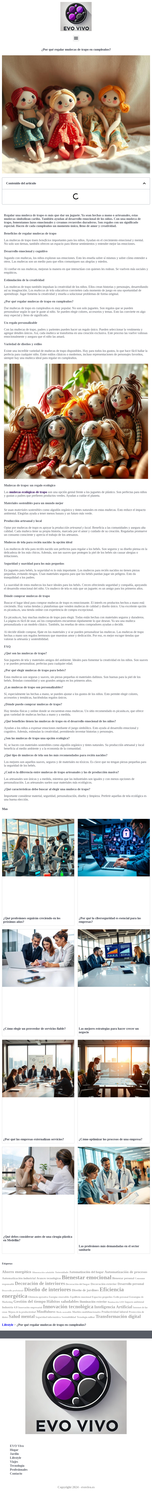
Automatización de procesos (125, 1272)
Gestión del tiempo (29, 1301)
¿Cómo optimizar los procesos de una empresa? (110, 1139)
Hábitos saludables (63, 1301)
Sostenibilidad (69, 1317)
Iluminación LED (116, 1302)
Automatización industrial (19, 1278)
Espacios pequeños (102, 1296)
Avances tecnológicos (48, 1278)
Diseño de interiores (47, 1289)
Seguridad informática (48, 1317)
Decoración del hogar (78, 1284)
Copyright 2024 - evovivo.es (76, 1487)
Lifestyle (7, 1324)
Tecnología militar (86, 1317)
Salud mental (22, 1316)
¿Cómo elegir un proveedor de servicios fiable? (34, 1028)
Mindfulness (46, 1312)
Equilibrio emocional (80, 1297)
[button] (76, 38)
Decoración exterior (104, 1284)
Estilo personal (120, 1297)
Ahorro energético (16, 1272)
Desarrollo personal (131, 1284)
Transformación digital (118, 1316)
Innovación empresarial (30, 1307)
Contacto (16, 1473)
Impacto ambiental (134, 1302)
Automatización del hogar (86, 1272)
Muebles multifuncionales (86, 1311)
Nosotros (88, 1477)
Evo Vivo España (93, 1451)
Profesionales (19, 1469)
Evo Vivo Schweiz (94, 1468)
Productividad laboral (115, 1311)
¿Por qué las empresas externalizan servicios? (33, 1139)
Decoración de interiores (40, 1283)
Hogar (14, 1449)
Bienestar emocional (86, 1277)
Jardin (14, 1453)
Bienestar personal (123, 1278)
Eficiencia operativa (38, 1297)
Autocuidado (61, 1272)
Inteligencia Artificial (113, 1307)
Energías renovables (59, 1297)
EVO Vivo (17, 1446)
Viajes (14, 1461)
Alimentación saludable (43, 1272)
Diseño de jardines (85, 1290)
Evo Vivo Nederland (95, 1459)
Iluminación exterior (93, 1301)
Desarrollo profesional (12, 1290)
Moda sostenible (63, 1312)
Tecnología (17, 1465)
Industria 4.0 (9, 1307)
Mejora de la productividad (22, 1312)
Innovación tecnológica (68, 1306)
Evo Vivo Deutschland (97, 1442)
